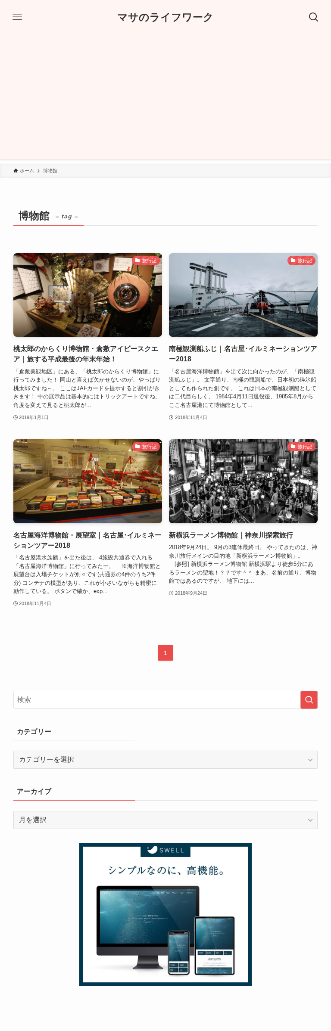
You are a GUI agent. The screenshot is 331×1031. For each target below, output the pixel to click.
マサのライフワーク (165, 17)
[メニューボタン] (17, 17)
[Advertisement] (165, 99)
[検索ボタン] (314, 17)
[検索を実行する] (309, 700)
